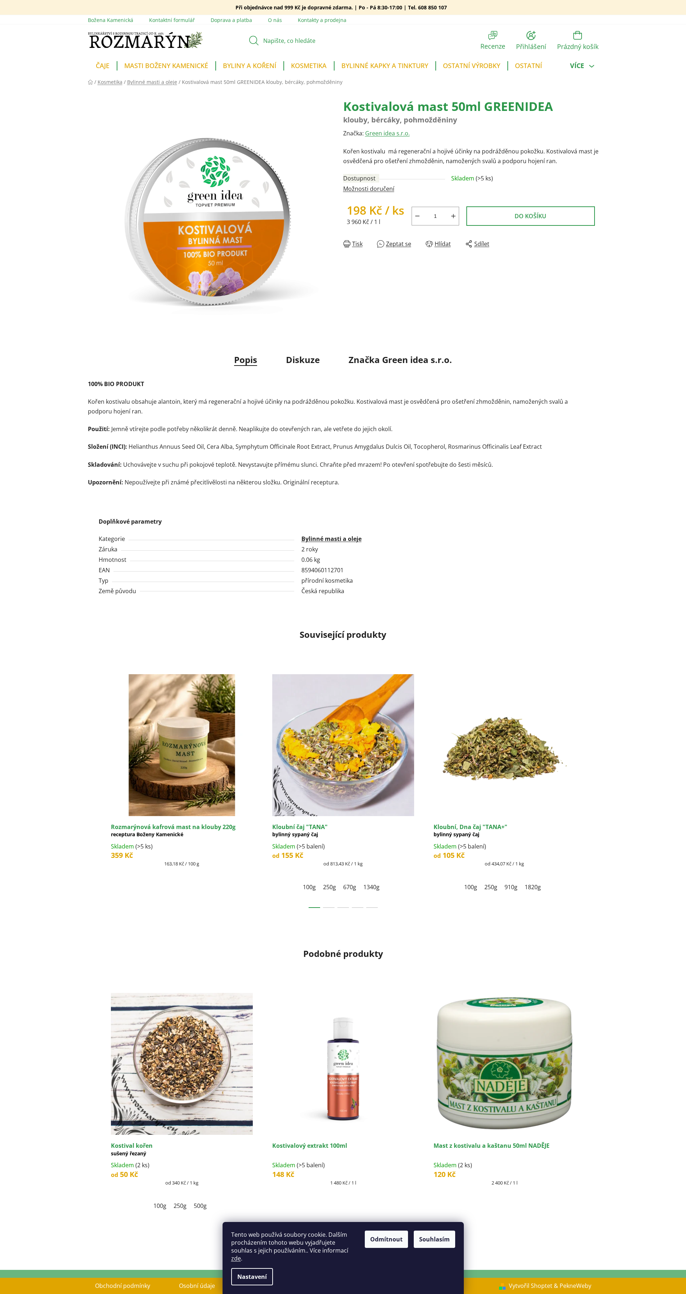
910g (511, 887)
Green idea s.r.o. (387, 133)
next (592, 790)
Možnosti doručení (368, 189)
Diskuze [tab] (303, 360)
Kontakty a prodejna (322, 20)
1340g (371, 887)
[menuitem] (103, 67)
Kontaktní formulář (172, 20)
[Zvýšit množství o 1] (453, 216)
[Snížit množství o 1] (417, 216)
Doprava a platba (231, 20)
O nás (275, 20)
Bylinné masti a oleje (331, 539)
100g (309, 887)
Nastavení (252, 1277)
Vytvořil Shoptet (530, 1286)
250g (329, 887)
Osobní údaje (197, 1286)
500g (200, 1206)
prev (93, 790)
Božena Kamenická (110, 20)
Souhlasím (434, 1239)
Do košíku (530, 216)
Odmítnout (386, 1239)
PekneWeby (575, 1286)
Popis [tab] (245, 360)
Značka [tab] (400, 360)
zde (236, 1258)
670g (349, 887)
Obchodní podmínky (122, 1286)
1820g (533, 887)
